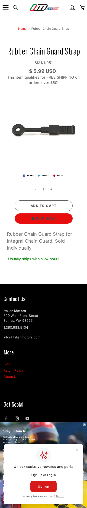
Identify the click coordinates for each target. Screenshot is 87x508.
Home (22, 28)
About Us (10, 377)
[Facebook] (6, 418)
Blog (6, 364)
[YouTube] (27, 418)
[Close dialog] (84, 424)
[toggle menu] (5, 7)
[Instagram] (17, 418)
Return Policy (13, 370)
